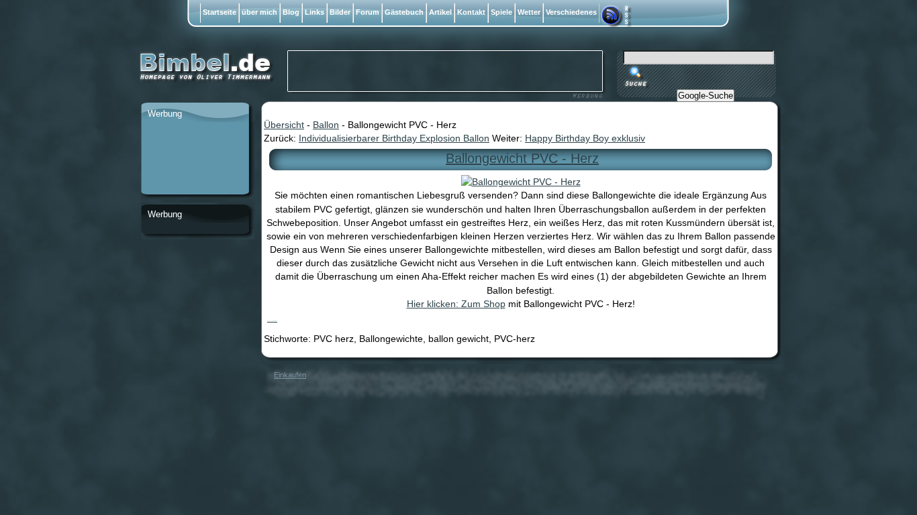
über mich (259, 12)
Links (314, 12)
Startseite (219, 12)
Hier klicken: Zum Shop (456, 303)
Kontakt (471, 12)
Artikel (440, 12)
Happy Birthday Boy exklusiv (585, 138)
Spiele (501, 12)
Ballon (326, 124)
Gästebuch (404, 12)
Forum (367, 12)
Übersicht (284, 124)
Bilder (340, 12)
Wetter (529, 12)
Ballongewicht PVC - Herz (522, 158)
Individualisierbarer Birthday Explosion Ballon (394, 138)
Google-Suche (705, 96)
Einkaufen (290, 375)
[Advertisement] (194, 159)
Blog (291, 12)
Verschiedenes (571, 12)
